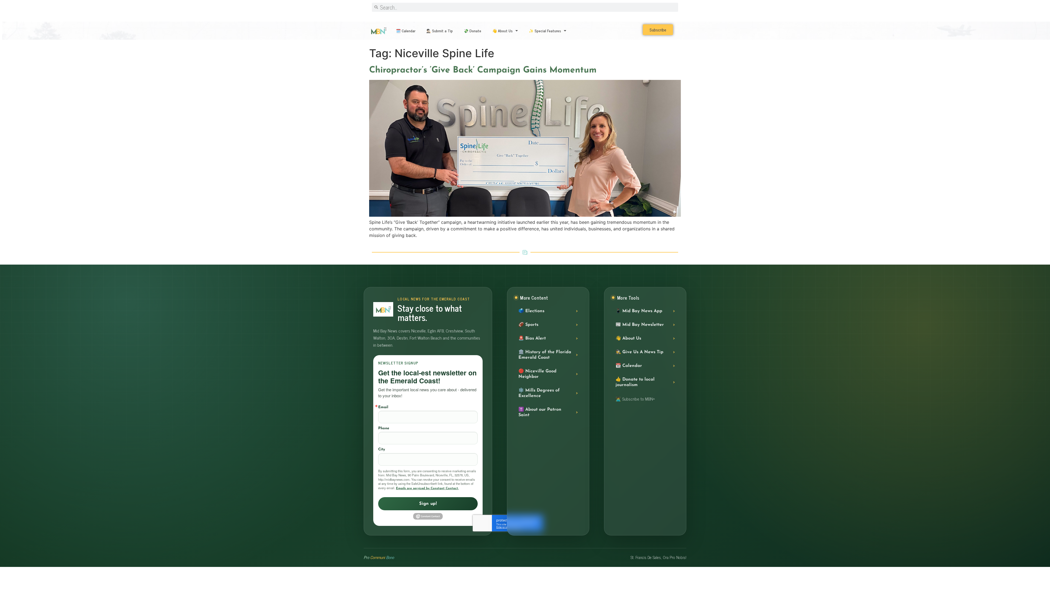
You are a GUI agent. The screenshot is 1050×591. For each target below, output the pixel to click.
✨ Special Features (545, 30)
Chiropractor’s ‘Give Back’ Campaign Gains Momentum (483, 70)
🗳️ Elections (531, 311)
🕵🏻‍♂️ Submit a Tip (439, 30)
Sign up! (428, 504)
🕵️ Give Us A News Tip (639, 352)
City (381, 449)
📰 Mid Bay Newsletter (640, 325)
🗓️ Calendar (405, 30)
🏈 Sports (528, 325)
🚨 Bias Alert (532, 338)
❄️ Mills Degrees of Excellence (539, 393)
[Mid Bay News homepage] (383, 309)
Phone (383, 428)
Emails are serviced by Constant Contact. (427, 488)
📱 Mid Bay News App (639, 311)
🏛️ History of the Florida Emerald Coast (544, 355)
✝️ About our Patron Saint (539, 412)
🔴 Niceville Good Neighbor (537, 374)
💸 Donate (472, 30)
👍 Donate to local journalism (635, 382)
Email (383, 407)
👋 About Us (502, 30)
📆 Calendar (629, 366)
